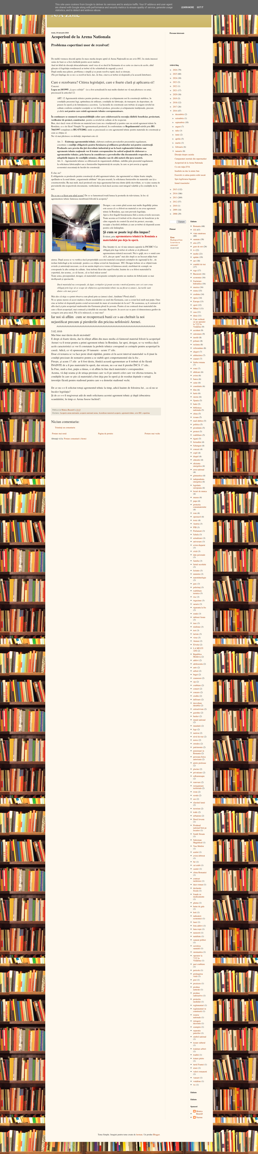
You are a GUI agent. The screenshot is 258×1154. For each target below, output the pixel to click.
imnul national (199, 719)
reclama (196, 344)
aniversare (197, 541)
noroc (195, 740)
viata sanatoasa (199, 233)
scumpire (197, 1026)
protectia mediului (197, 1000)
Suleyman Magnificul (197, 841)
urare (195, 1067)
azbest (195, 670)
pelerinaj (197, 587)
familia (196, 560)
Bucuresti (197, 273)
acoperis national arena (89, 413)
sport (195, 305)
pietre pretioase (199, 762)
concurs (196, 692)
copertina (146, 413)
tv (194, 250)
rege (195, 270)
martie (178, 142)
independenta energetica (198, 480)
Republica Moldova (197, 655)
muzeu (196, 497)
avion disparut (199, 545)
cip (194, 681)
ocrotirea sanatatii (197, 947)
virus (195, 637)
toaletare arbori (199, 1048)
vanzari (196, 1077)
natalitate (197, 936)
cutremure (197, 333)
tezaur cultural (199, 1042)
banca (195, 379)
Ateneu (196, 641)
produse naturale (196, 988)
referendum (198, 348)
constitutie (197, 386)
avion (195, 375)
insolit (195, 337)
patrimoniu (197, 747)
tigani (195, 438)
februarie (179, 146)
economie (197, 277)
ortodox (196, 743)
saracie (196, 604)
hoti (194, 912)
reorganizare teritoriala (198, 787)
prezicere (197, 983)
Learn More (187, 7)
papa (195, 501)
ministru (196, 574)
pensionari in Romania (198, 752)
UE (194, 229)
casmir (196, 868)
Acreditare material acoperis (110, 413)
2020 (175, 94)
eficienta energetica (197, 464)
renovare (197, 782)
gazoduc (196, 712)
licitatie (196, 570)
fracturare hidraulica (197, 282)
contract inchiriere (197, 879)
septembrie (180, 122)
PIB (194, 527)
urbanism (197, 815)
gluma (195, 902)
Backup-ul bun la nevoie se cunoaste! (176, 242)
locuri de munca (200, 491)
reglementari (198, 1005)
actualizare (197, 538)
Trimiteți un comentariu (65, 427)
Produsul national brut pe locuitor (199, 828)
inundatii (197, 725)
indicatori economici (197, 917)
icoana (196, 417)
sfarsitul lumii (199, 802)
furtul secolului (199, 564)
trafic (195, 812)
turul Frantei (198, 1064)
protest (196, 431)
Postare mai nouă (59, 433)
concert (196, 449)
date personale (199, 554)
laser (195, 922)
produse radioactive (197, 994)
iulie (177, 130)
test (194, 630)
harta (195, 393)
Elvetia (196, 644)
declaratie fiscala (197, 889)
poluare (196, 340)
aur (194, 260)
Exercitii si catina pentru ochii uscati (190, 175)
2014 (175, 193)
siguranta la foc (199, 607)
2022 (175, 86)
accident (196, 330)
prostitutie (197, 427)
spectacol (197, 516)
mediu (195, 253)
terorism (196, 808)
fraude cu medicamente (198, 895)
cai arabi (196, 865)
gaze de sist (198, 246)
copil (195, 452)
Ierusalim (197, 442)
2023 (175, 82)
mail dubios (198, 420)
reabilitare (197, 435)
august (178, 126)
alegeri (196, 351)
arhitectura (197, 355)
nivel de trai (198, 736)
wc (194, 1084)
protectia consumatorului (199, 505)
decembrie (180, 114)
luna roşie (197, 929)
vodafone (197, 1081)
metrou (196, 733)
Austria (196, 523)
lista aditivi (198, 925)
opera (195, 297)
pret (194, 979)
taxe (195, 623)
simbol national (199, 1036)
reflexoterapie (199, 776)
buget (195, 674)
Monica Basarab (199, 1112)
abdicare (196, 372)
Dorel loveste (198, 819)
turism (196, 634)
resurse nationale (197, 1016)
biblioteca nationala (197, 409)
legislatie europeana (197, 486)
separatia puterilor (197, 1031)
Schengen (197, 445)
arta (194, 242)
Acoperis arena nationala (69, 413)
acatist (195, 852)
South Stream (199, 834)
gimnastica (197, 475)
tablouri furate (199, 617)
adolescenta (198, 663)
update (196, 257)
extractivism (198, 709)
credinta (196, 294)
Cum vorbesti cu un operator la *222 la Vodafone (199, 323)
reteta (195, 290)
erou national (198, 469)
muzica (196, 287)
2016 (175, 110)
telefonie (196, 626)
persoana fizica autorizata (199, 758)
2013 (175, 197)
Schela (196, 534)
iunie (177, 134)
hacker (196, 716)
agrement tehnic (128, 413)
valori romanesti (200, 1071)
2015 (175, 189)
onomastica (198, 952)
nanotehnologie (199, 577)
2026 (175, 69)
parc (195, 583)
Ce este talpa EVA (182, 166)
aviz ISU (138, 413)
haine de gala (198, 906)
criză (195, 551)
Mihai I (196, 308)
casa (195, 312)
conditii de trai (199, 264)
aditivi (196, 660)
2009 (175, 209)
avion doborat (199, 855)
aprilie (178, 138)
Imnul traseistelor (182, 183)
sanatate (196, 239)
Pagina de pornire (105, 433)
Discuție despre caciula (184, 154)
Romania (197, 226)
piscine (196, 769)
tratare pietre (198, 1058)
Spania (196, 400)
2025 (175, 73)
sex (194, 799)
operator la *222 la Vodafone (197, 958)
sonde (195, 613)
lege (195, 729)
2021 (175, 90)
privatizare (197, 772)
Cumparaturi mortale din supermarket (190, 158)
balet (195, 404)
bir (194, 861)
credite (196, 695)
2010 (175, 205)
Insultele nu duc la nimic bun (187, 170)
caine (195, 382)
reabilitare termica (197, 592)
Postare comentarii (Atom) (75, 438)
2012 (175, 201)
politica (196, 424)
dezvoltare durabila (197, 704)
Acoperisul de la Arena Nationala (189, 162)
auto (195, 667)
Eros (172, 237)
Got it (200, 7)
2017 (175, 106)
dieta (195, 315)
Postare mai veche (152, 433)
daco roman (198, 884)
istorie (195, 396)
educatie (196, 459)
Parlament (197, 530)
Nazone (199, 1117)
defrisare (197, 699)
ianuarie (179, 151)
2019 (175, 98)
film (195, 389)
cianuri (196, 358)
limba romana (199, 362)
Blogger (156, 1134)
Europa (196, 301)
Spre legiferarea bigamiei (185, 179)
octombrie (179, 118)
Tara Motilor (198, 846)
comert (196, 688)
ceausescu (197, 678)
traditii (196, 1054)
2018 (175, 102)
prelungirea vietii (198, 975)
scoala (195, 795)
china (195, 413)
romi (195, 368)
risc (194, 596)
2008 (175, 213)
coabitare (197, 685)
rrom (195, 791)
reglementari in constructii (199, 1010)
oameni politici (199, 939)
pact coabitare (199, 964)
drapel (195, 456)
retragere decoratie (197, 1022)
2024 (175, 78)
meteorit (196, 932)
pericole (196, 970)
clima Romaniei (199, 872)
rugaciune (197, 600)
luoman (139, 1134)
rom (195, 513)
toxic (195, 520)
